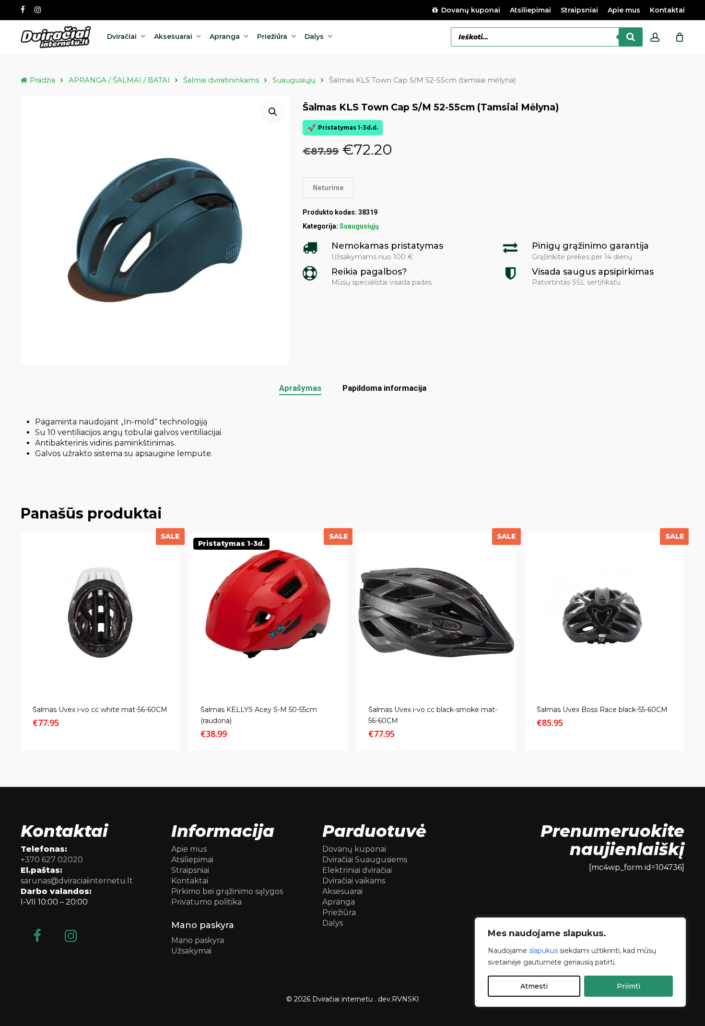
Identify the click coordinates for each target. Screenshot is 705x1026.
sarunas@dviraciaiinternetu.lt (77, 880)
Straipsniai (190, 870)
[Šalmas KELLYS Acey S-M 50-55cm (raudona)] (268, 612)
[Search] (631, 37)
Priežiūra (339, 912)
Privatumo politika (206, 901)
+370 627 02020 (52, 859)
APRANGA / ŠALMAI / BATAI (119, 80)
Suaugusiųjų (294, 80)
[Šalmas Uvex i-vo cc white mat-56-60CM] (100, 612)
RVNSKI (405, 999)
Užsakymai (191, 950)
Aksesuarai (342, 891)
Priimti (628, 986)
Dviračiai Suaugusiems (364, 859)
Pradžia (42, 80)
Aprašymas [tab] (300, 388)
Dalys (332, 923)
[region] (580, 962)
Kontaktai (189, 880)
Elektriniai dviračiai (357, 870)
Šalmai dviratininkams (221, 80)
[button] (273, 112)
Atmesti (534, 986)
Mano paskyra (197, 940)
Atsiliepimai (192, 859)
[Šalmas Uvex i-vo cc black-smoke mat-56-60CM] (436, 612)
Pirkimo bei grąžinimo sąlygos (227, 891)
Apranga (338, 901)
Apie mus (189, 849)
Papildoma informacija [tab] (384, 388)
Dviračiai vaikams (353, 880)
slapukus (543, 950)
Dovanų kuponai (354, 849)
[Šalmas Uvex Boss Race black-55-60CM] (604, 612)
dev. (385, 999)
